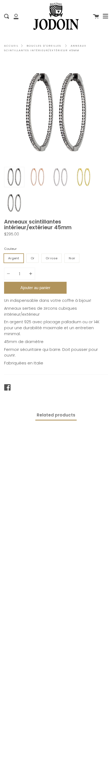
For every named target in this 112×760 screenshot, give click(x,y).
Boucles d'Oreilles (44, 45)
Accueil (11, 45)
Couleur (10, 249)
